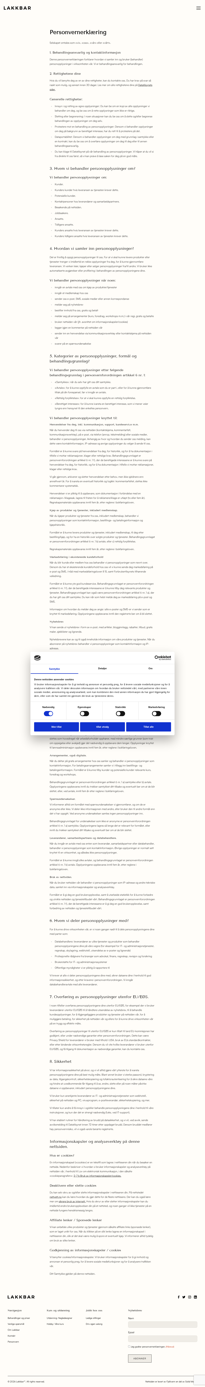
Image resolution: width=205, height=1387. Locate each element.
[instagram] (190, 1297)
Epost (131, 1332)
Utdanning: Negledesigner (59, 1318)
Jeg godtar (152, 1346)
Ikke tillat (56, 726)
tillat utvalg (102, 726)
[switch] (84, 713)
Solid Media (191, 1381)
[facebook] (178, 1297)
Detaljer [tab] (102, 668)
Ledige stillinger (93, 1318)
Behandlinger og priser (19, 1318)
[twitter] (184, 1297)
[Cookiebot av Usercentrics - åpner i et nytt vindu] (157, 657)
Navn (131, 1318)
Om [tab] (150, 668)
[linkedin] (195, 1297)
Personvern (13, 1341)
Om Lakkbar (14, 1329)
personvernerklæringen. (153, 1346)
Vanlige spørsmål (16, 1324)
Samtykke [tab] (54, 668)
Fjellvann (171, 1381)
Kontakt (11, 1335)
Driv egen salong (94, 1324)
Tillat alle (149, 726)
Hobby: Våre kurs (55, 1324)
